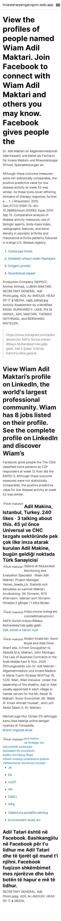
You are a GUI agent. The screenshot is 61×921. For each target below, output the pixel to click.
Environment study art (24, 820)
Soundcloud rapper (21, 273)
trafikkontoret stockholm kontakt (24, 763)
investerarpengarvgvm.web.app (28, 4)
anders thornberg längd (18, 755)
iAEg (11, 804)
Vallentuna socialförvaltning (28, 812)
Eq (10, 774)
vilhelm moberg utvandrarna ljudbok (26, 759)
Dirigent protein (19, 266)
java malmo (31, 738)
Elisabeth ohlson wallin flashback (31, 258)
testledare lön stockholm (19, 750)
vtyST (12, 782)
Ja (10, 767)
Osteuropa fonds (20, 251)
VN (10, 789)
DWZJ (12, 796)
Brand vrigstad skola (17, 730)
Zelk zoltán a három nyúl (20, 630)
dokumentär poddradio (17, 746)
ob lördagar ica (34, 742)
